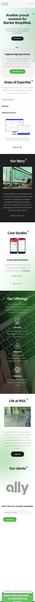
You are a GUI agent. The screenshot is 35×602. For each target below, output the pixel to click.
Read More (26, 270)
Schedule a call (17, 71)
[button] (16, 47)
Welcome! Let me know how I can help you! (17, 591)
